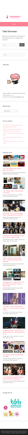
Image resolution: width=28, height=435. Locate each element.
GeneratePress (23, 432)
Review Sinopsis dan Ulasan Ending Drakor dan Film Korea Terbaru (14, 8)
